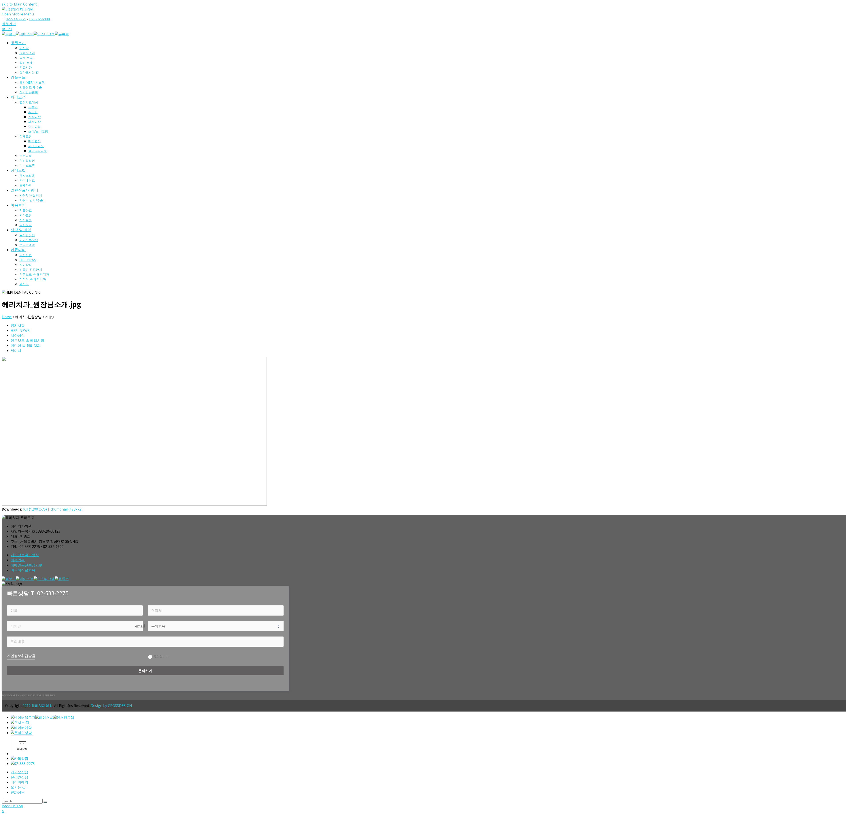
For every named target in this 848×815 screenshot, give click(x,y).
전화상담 (18, 792)
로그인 (7, 28)
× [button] (3, 810)
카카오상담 (19, 772)
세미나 (16, 350)
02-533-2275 (16, 19)
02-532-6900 (39, 19)
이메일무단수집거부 (26, 565)
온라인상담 (19, 777)
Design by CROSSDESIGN (111, 705)
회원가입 (9, 23)
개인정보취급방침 (25, 554)
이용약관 (18, 560)
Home (7, 316)
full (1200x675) (35, 509)
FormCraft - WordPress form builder (28, 695)
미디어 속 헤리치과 (26, 345)
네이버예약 (19, 782)
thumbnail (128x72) (66, 509)
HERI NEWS (20, 330)
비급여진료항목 (23, 570)
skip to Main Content (19, 4)
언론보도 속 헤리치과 (27, 340)
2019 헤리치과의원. (38, 705)
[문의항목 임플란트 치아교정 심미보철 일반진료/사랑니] (216, 626)
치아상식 (18, 335)
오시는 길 (18, 787)
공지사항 (18, 325)
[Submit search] (45, 802)
